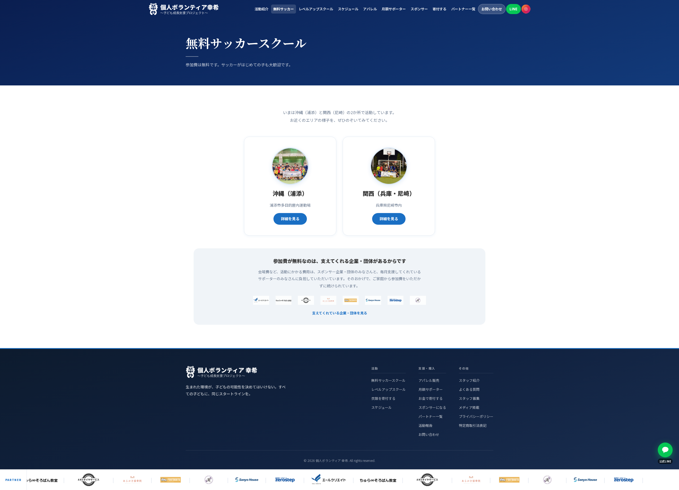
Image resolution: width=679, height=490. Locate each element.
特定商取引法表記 (472, 425)
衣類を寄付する (383, 398)
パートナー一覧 (463, 8)
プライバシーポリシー (476, 416)
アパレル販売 (429, 380)
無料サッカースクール (388, 380)
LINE (513, 8)
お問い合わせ (491, 8)
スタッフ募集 (469, 398)
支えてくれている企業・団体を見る (339, 312)
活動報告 (425, 425)
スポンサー (419, 8)
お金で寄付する (431, 398)
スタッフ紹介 (469, 380)
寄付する (439, 8)
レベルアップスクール (316, 8)
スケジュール (348, 8)
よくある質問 (469, 389)
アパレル (370, 8)
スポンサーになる (432, 407)
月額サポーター (394, 8)
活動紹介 (261, 8)
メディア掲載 (469, 407)
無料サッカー (283, 8)
